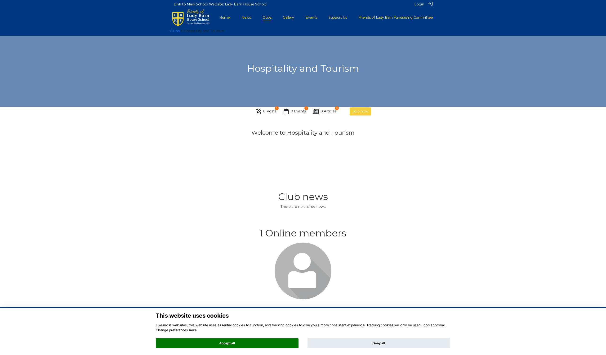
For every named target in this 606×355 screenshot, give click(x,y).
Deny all (379, 343)
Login (419, 4)
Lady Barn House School (246, 4)
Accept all (227, 343)
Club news (303, 196)
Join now (360, 111)
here (193, 330)
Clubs (175, 31)
